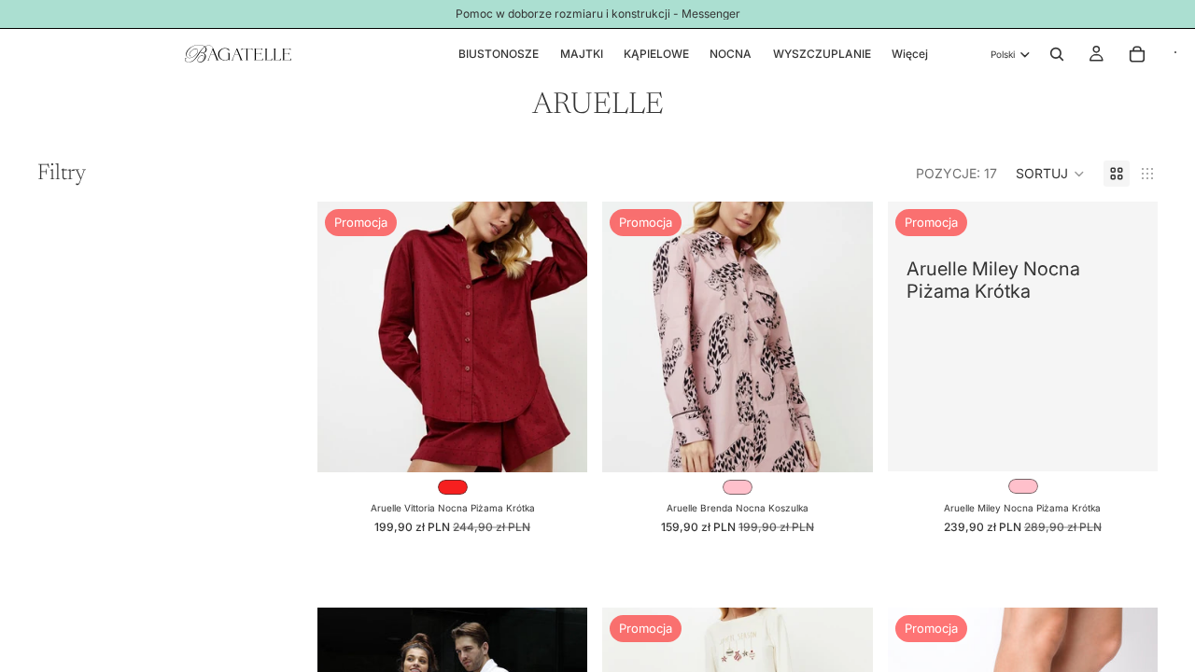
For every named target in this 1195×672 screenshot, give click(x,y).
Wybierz (575, 443)
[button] (1050, 173)
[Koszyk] (1137, 54)
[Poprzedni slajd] (345, 336)
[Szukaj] (1056, 54)
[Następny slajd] (559, 336)
